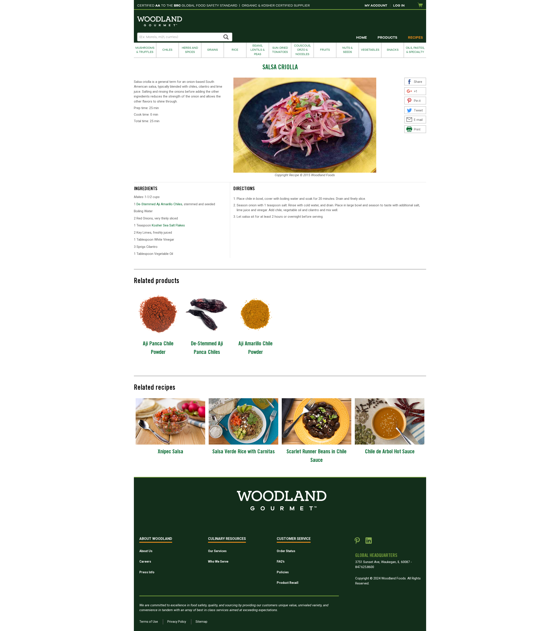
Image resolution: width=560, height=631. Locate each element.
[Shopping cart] (420, 5)
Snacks (393, 50)
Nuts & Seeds (347, 50)
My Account (376, 5)
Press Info (146, 572)
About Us (145, 551)
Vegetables (370, 50)
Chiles (167, 50)
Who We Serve (218, 561)
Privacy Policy (176, 621)
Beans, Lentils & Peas (257, 50)
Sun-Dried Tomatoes (280, 50)
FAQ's (281, 561)
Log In (398, 5)
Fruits (325, 50)
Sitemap (201, 621)
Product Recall (287, 582)
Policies (283, 572)
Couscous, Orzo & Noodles (302, 50)
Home (361, 37)
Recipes (415, 37)
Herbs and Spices (190, 50)
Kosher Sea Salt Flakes (168, 225)
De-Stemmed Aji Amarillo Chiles (159, 204)
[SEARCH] (226, 37)
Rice (235, 50)
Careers (145, 561)
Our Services (217, 551)
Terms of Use (148, 621)
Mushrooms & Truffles (144, 50)
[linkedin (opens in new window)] (368, 542)
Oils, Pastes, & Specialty (415, 50)
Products (387, 37)
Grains (212, 50)
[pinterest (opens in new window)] (357, 542)
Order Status (286, 551)
